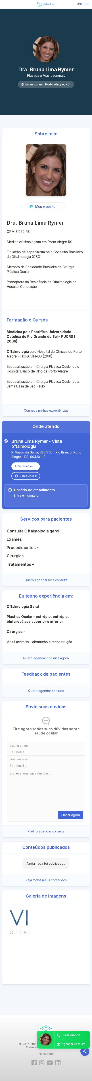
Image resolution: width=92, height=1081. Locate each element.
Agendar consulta (73, 1044)
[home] (46, 4)
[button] (83, 4)
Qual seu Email (19, 760)
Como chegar (28, 475)
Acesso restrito (46, 1053)
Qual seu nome (19, 746)
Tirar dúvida (71, 1035)
